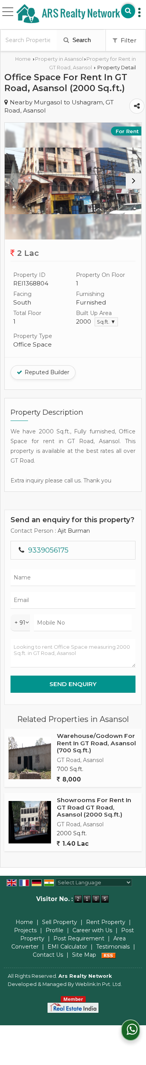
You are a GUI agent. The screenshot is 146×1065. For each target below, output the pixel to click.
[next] (133, 181)
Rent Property (105, 922)
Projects (25, 930)
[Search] (128, 11)
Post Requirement (78, 938)
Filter (128, 40)
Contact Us (48, 954)
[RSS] (109, 954)
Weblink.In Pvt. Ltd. (98, 984)
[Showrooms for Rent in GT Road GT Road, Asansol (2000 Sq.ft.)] (30, 822)
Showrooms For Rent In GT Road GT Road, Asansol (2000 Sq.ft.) (94, 807)
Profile (54, 930)
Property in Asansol (59, 59)
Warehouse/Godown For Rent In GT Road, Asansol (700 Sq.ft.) (96, 743)
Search (81, 40)
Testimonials (113, 946)
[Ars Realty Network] (68, 14)
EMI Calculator (67, 946)
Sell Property (59, 922)
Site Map (84, 954)
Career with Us (92, 930)
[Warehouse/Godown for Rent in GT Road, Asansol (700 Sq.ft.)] (30, 758)
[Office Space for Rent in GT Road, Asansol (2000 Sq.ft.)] (73, 181)
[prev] (12, 181)
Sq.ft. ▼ (106, 322)
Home (23, 59)
